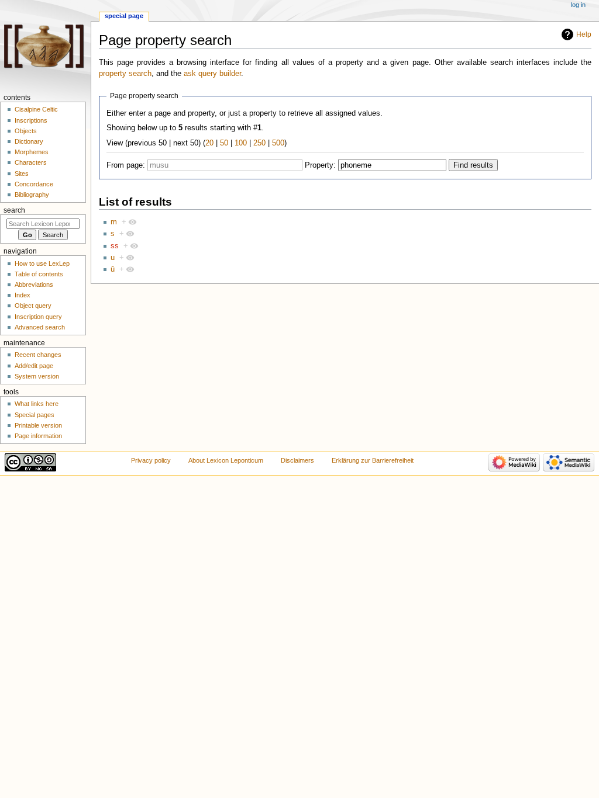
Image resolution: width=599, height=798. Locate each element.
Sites (22, 173)
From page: (125, 165)
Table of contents (39, 273)
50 (224, 143)
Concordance (34, 184)
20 (209, 143)
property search (125, 74)
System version (37, 376)
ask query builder (212, 74)
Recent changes (38, 354)
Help (583, 34)
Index (22, 295)
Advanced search (40, 327)
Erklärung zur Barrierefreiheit (373, 460)
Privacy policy (151, 460)
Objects (26, 130)
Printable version (38, 425)
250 (259, 143)
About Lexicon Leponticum (225, 460)
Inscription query (38, 316)
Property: (320, 165)
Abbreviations (34, 284)
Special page (124, 15)
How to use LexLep (42, 263)
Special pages (34, 414)
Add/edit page (34, 365)
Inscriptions (31, 120)
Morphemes (32, 151)
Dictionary (29, 141)
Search (14, 210)
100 (241, 143)
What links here (36, 403)
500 (278, 143)
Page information (38, 435)
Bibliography (32, 194)
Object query (33, 305)
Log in (578, 4)
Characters (31, 162)
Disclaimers (297, 460)
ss (115, 246)
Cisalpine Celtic (36, 109)
